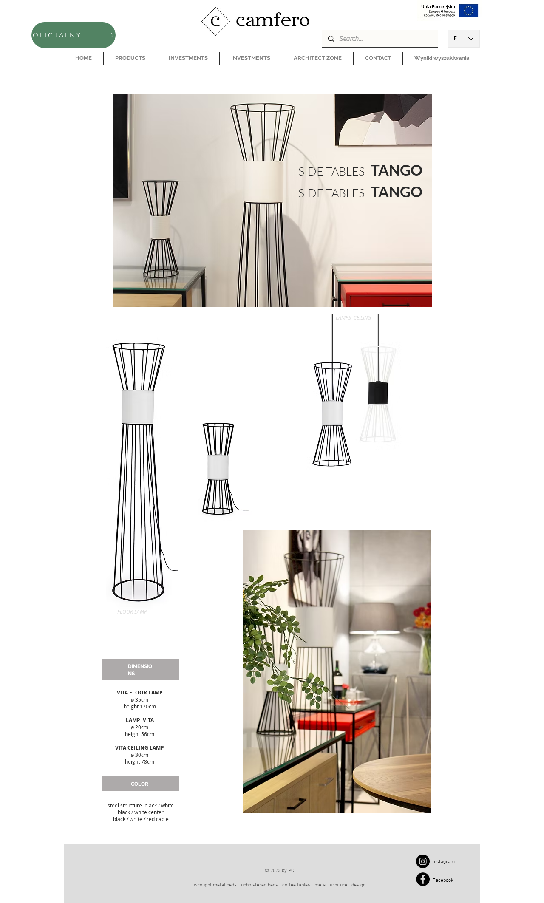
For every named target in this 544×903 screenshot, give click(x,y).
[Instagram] (423, 861)
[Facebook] (423, 879)
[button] (130, 58)
